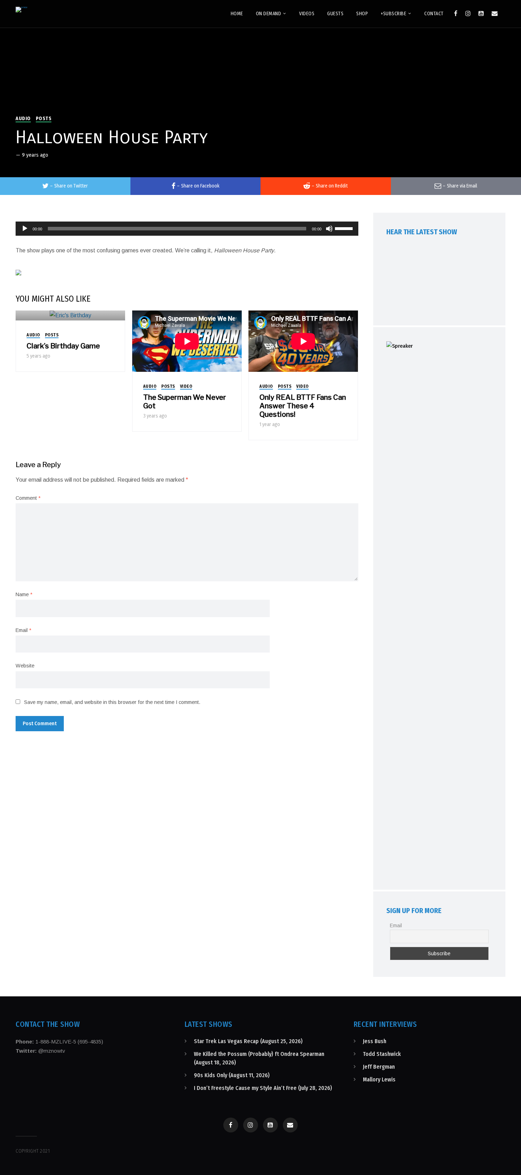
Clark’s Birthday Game (63, 346)
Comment (28, 498)
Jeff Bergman (379, 1066)
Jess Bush (374, 1041)
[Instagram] (468, 13)
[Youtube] (481, 13)
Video (186, 386)
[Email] (495, 13)
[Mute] (329, 228)
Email (23, 630)
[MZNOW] (21, 9)
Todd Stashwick (382, 1054)
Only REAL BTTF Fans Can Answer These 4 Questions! (302, 406)
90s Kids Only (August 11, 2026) (232, 1075)
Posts (44, 119)
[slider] (345, 228)
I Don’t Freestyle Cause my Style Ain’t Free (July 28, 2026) (263, 1088)
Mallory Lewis (379, 1079)
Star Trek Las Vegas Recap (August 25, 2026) (248, 1041)
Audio (23, 119)
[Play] (24, 228)
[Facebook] (455, 13)
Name (24, 594)
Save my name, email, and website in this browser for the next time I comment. (112, 702)
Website (25, 665)
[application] (187, 229)
